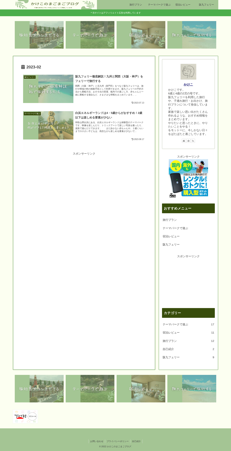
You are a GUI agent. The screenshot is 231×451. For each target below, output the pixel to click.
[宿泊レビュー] (141, 35)
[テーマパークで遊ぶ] (90, 35)
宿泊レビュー (171, 236)
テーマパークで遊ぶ (175, 228)
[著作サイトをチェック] (184, 141)
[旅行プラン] (39, 35)
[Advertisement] (84, 178)
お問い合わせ (96, 441)
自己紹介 (136, 441)
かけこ (188, 84)
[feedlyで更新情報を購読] (188, 141)
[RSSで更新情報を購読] (193, 141)
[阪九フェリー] (191, 35)
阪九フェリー (171, 244)
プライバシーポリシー (118, 441)
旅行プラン (170, 219)
